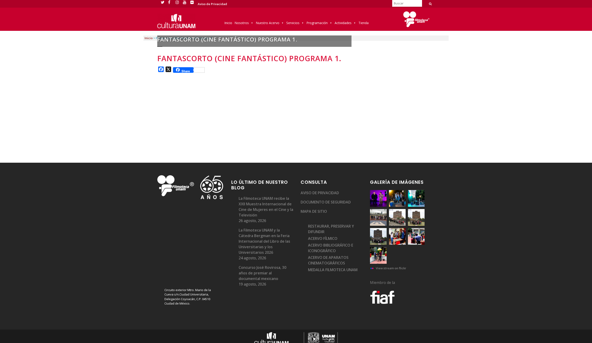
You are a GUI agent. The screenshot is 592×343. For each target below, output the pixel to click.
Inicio (228, 23)
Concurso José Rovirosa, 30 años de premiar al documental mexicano (262, 273)
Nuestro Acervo (267, 23)
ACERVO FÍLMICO (322, 238)
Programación (317, 23)
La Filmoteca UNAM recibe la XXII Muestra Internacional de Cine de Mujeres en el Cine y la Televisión (266, 207)
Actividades (343, 23)
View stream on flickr (391, 268)
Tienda (363, 23)
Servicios (292, 23)
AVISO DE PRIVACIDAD (320, 192)
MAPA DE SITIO (314, 211)
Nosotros (241, 23)
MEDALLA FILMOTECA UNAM (333, 269)
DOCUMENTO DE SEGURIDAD (326, 202)
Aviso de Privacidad (212, 4)
